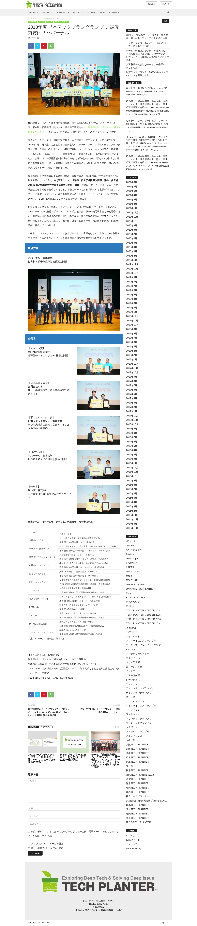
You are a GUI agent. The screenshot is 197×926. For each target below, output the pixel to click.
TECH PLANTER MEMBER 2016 (143, 619)
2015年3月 (131, 506)
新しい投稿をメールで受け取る (47, 848)
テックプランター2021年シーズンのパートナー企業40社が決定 (74, 757)
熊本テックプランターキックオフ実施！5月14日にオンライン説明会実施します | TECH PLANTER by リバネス (146, 91)
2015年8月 (131, 485)
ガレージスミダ (134, 666)
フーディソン (133, 710)
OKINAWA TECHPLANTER (140, 589)
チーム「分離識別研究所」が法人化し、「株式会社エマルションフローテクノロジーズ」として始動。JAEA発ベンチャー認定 (105, 760)
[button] (168, 12)
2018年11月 (132, 320)
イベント (41, 21)
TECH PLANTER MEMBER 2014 (143, 610)
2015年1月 (131, 515)
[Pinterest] (44, 46)
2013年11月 (132, 528)
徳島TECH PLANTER (137, 762)
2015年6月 (131, 493)
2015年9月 (131, 480)
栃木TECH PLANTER (137, 770)
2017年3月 (131, 402)
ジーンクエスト (134, 679)
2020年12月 (132, 212)
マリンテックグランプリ (138, 718)
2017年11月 (132, 368)
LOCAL (76, 12)
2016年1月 (131, 463)
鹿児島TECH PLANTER (138, 822)
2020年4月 (131, 247)
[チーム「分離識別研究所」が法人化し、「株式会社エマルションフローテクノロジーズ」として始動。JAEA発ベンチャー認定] (105, 742)
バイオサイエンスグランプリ (141, 705)
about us (130, 545)
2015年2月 (131, 511)
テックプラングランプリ (138, 692)
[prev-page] (115, 726)
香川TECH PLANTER (137, 818)
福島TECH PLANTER (137, 792)
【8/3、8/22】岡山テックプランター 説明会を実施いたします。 (99, 710)
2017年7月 (131, 385)
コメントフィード (135, 844)
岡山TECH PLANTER (137, 753)
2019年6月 (131, 290)
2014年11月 (132, 519)
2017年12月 (132, 364)
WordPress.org (133, 848)
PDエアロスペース (136, 597)
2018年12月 (132, 316)
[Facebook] (31, 46)
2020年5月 (131, 243)
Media (129, 576)
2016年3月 (131, 454)
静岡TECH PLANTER (137, 813)
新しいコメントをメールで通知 (47, 843)
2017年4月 (131, 398)
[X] (37, 46)
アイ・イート (133, 636)
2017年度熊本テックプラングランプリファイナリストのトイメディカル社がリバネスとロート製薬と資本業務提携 (48, 712)
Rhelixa (130, 606)
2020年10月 (132, 221)
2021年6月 (131, 186)
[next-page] (118, 726)
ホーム (30, 19)
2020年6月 (131, 238)
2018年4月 (131, 351)
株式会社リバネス (105, 901)
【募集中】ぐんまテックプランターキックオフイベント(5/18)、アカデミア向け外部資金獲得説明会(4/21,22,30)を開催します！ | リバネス (147, 146)
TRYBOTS (131, 632)
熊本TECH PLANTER (61, 21)
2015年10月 (132, 476)
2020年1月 (131, 260)
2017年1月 (131, 411)
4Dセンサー (132, 541)
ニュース (49, 21)
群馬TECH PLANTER (137, 805)
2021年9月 (131, 182)
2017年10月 (132, 372)
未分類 (129, 766)
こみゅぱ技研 (133, 675)
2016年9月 (131, 428)
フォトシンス (133, 714)
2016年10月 (132, 424)
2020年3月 (131, 251)
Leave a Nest (133, 571)
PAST (102, 12)
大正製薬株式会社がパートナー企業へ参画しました (147, 66)
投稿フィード (133, 840)
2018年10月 (132, 325)
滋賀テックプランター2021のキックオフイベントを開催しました (147, 74)
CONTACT (114, 12)
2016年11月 (132, 420)
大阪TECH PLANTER (137, 744)
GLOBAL (91, 12)
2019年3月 (131, 303)
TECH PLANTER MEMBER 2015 (143, 615)
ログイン (166, 4)
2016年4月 (131, 450)
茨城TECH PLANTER (137, 809)
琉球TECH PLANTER (137, 788)
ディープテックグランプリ (140, 688)
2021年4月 (131, 195)
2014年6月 (131, 524)
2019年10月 (132, 273)
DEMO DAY (61, 12)
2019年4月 (131, 299)
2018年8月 (131, 333)
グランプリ (132, 671)
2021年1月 (131, 208)
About (32, 12)
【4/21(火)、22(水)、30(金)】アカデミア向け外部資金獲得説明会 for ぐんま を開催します (147, 140)
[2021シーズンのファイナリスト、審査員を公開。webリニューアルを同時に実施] (42, 742)
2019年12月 (132, 264)
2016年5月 (131, 446)
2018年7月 (131, 338)
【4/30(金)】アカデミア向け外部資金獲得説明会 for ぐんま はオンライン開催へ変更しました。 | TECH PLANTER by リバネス (147, 111)
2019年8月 (131, 281)
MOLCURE (132, 580)
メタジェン (132, 727)
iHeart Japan (132, 558)
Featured (130, 554)
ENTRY (46, 12)
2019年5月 (131, 294)
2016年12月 (132, 415)
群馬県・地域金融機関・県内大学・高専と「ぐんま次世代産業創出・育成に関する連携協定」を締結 (147, 104)
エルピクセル (133, 658)
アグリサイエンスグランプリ (141, 641)
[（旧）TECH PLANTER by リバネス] (44, 4)
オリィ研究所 (133, 662)
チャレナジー (133, 684)
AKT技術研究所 (134, 550)
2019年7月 (131, 286)
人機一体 (130, 740)
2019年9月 (131, 277)
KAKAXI (130, 567)
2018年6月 (131, 342)
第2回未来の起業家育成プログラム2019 (146, 800)
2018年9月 (131, 329)
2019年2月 (131, 307)
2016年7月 (131, 437)
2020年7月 (131, 234)
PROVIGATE (132, 602)
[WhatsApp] (51, 46)
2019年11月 (132, 268)
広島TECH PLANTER (137, 757)
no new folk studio (135, 584)
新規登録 (151, 4)
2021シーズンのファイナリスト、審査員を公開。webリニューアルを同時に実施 (42, 758)
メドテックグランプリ (137, 731)
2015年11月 (132, 472)
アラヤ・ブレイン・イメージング (143, 645)
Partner (130, 593)
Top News (38, 19)
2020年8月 (131, 230)
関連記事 (33, 727)
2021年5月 (131, 191)
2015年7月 (131, 489)
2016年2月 (131, 459)
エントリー (132, 88)
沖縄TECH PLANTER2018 (140, 775)
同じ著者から (45, 727)
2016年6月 (131, 441)
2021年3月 (131, 199)
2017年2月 (131, 407)
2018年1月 (131, 359)
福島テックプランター (137, 796)
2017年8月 (131, 381)
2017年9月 (131, 377)
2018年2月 (131, 355)
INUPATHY (132, 563)
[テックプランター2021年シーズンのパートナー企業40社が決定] (74, 742)
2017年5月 (131, 394)
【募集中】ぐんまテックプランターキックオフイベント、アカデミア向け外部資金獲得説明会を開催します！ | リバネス (147, 166)
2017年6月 (131, 389)
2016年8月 (131, 433)
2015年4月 (131, 502)
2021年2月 (131, 204)
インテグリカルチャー (137, 653)
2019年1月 (131, 312)
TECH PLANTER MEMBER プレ (143, 623)
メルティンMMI (134, 736)
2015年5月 (131, 498)
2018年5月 (131, 346)
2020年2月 (131, 255)
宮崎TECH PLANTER (137, 749)
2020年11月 (132, 217)
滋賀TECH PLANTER (137, 779)
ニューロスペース (135, 701)
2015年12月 (132, 467)
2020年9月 (131, 225)
